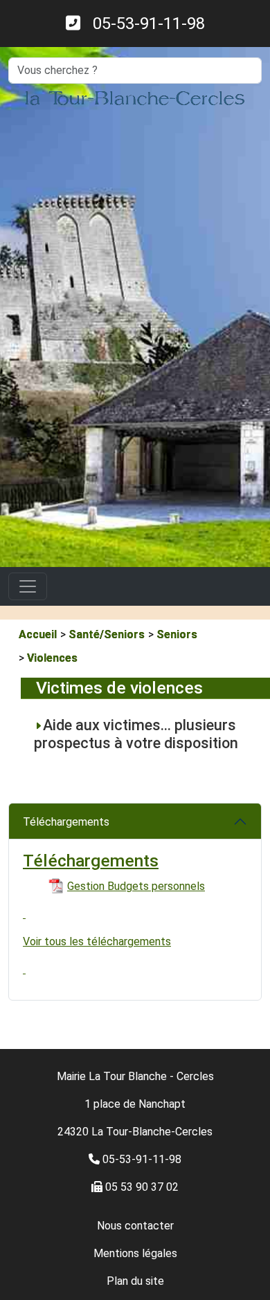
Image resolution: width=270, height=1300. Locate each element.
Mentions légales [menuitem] (135, 1253)
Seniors (176, 634)
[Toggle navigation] (27, 586)
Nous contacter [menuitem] (135, 1225)
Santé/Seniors (107, 634)
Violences (52, 658)
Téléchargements (66, 821)
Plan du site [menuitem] (135, 1281)
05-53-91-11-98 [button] (142, 23)
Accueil (38, 634)
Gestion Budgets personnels (136, 886)
